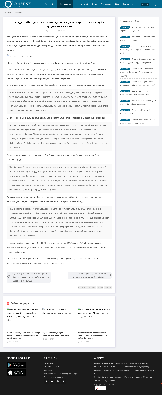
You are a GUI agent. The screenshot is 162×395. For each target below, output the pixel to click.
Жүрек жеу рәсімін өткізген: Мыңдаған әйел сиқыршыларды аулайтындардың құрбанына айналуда (30, 277)
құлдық (100, 287)
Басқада (127, 4)
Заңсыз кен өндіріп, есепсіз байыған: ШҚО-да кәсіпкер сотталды (137, 93)
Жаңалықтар (65, 4)
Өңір (117, 4)
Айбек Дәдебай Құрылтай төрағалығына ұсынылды (137, 29)
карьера (108, 287)
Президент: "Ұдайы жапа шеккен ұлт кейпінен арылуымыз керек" (137, 83)
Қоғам (94, 4)
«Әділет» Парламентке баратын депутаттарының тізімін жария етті (137, 49)
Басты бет (50, 4)
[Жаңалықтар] (19, 4)
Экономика (106, 4)
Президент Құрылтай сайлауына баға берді (135, 112)
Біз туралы (49, 363)
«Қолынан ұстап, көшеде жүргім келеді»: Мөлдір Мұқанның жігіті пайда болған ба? (92, 335)
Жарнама (48, 370)
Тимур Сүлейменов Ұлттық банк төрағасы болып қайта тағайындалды (137, 123)
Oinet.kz (111, 385)
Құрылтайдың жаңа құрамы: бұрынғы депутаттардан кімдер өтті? (138, 61)
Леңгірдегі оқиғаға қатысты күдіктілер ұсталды (137, 38)
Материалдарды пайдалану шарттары (61, 374)
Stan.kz (73, 46)
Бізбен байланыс (51, 367)
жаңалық (92, 287)
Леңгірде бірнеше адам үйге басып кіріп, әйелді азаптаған (138, 102)
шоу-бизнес (82, 287)
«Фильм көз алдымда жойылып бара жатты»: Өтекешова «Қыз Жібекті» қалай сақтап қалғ (23, 335)
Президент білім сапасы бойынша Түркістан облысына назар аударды (136, 72)
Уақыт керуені (81, 4)
